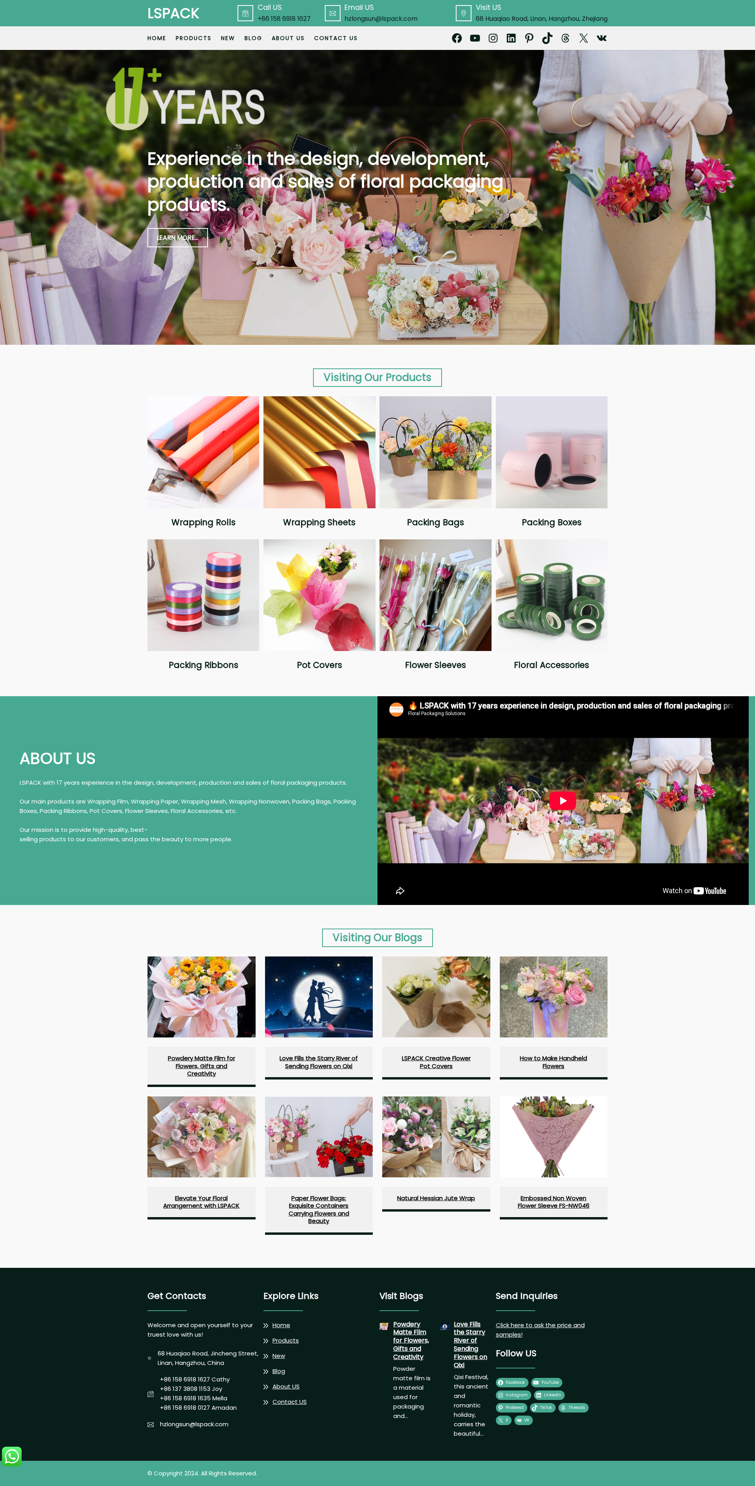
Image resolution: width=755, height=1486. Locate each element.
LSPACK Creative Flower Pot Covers (436, 1062)
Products (286, 1340)
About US (286, 1386)
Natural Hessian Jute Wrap (436, 1198)
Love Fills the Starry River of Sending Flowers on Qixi (319, 1062)
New (279, 1356)
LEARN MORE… (178, 237)
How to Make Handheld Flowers (553, 1062)
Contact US (290, 1402)
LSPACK (173, 13)
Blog (279, 1371)
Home (156, 38)
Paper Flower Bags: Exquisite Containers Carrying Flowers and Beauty (319, 1209)
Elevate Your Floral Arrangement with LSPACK (201, 1202)
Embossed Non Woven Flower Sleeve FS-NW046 (553, 1202)
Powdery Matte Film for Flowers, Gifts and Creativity (201, 1066)
